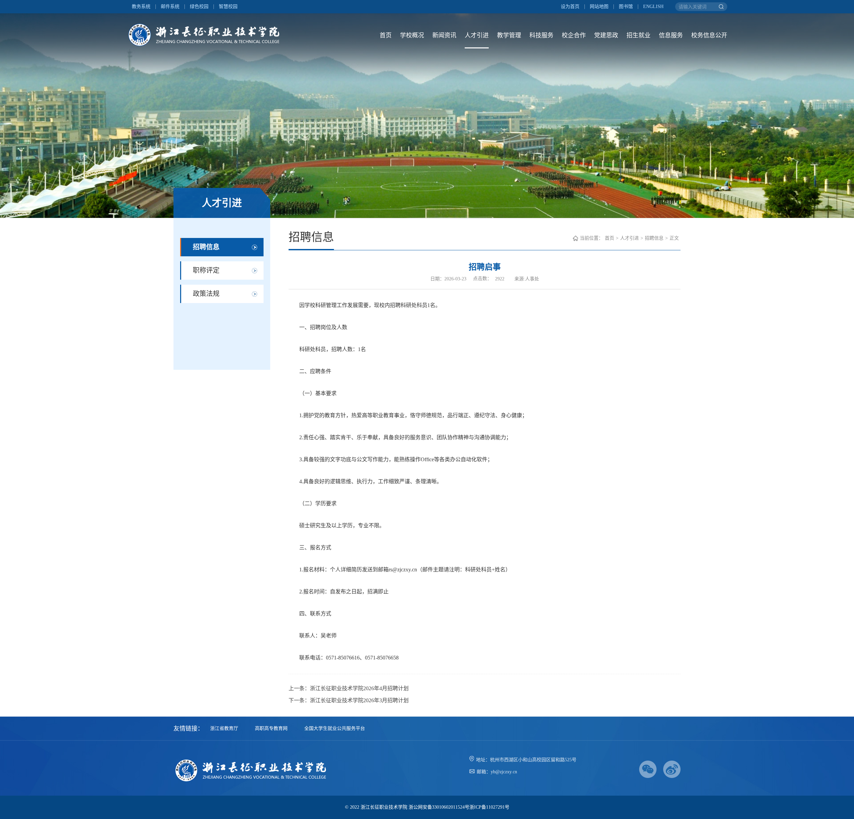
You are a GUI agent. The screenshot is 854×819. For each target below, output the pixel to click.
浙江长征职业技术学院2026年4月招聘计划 (359, 688)
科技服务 (541, 35)
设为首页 (570, 6)
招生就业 (638, 35)
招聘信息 (206, 247)
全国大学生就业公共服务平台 (334, 728)
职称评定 (206, 270)
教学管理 (509, 35)
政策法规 (206, 293)
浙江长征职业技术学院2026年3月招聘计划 (359, 700)
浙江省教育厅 (224, 728)
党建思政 (606, 35)
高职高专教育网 (271, 728)
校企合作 (574, 35)
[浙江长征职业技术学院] (207, 35)
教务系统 (141, 6)
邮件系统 (170, 6)
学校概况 (412, 35)
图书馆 (626, 6)
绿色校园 (199, 6)
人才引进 (477, 35)
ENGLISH (653, 6)
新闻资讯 (444, 35)
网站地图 (599, 6)
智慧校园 (228, 6)
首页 (386, 35)
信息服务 (671, 35)
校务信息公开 (709, 35)
